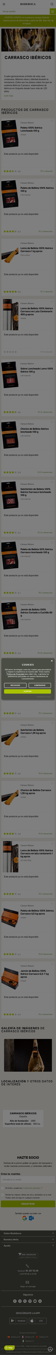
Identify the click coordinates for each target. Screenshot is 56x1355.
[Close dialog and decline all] (51, 661)
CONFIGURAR (39, 685)
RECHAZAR (15, 685)
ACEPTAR (28, 691)
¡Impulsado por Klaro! (44, 697)
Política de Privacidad (15, 674)
